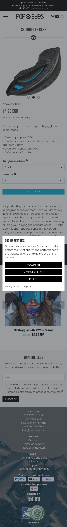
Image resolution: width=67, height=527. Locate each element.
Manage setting (34, 272)
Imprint (27, 286)
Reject (33, 279)
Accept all (33, 265)
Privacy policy (12, 286)
